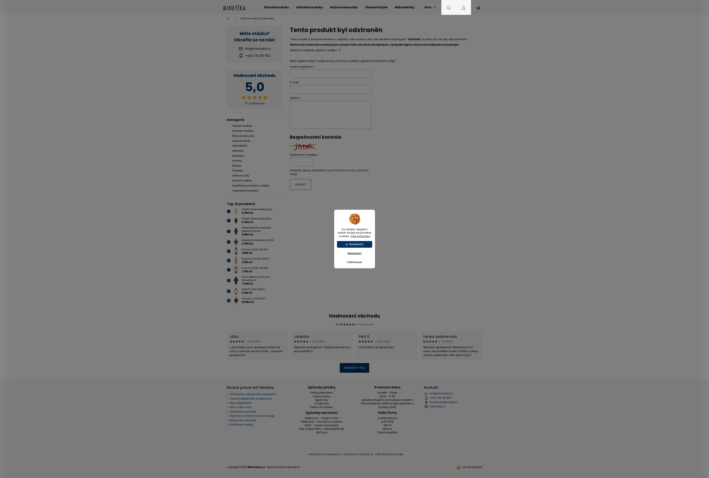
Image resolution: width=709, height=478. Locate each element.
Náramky (238, 151)
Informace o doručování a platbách (253, 394)
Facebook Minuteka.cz (443, 402)
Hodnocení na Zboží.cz (358, 454)
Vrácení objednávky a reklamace (251, 398)
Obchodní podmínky (243, 411)
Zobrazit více (354, 368)
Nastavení (354, 253)
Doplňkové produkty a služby (250, 185)
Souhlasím (356, 244)
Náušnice (238, 156)
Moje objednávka (241, 403)
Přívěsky (237, 170)
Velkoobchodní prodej (389, 454)
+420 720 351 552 (440, 398)
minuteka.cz (437, 406)
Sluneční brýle (241, 141)
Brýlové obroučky (243, 136)
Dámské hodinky (243, 131)
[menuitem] (276, 7)
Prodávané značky (241, 424)
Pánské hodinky (242, 126)
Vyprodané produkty (245, 190)
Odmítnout (354, 262)
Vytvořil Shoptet (472, 467)
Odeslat (300, 184)
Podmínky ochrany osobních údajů (252, 416)
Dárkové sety (240, 175)
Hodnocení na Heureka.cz (325, 454)
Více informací (360, 236)
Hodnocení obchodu (354, 316)
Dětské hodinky (242, 180)
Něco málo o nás (241, 407)
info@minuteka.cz (441, 393)
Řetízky (237, 166)
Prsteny (237, 161)
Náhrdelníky (239, 146)
